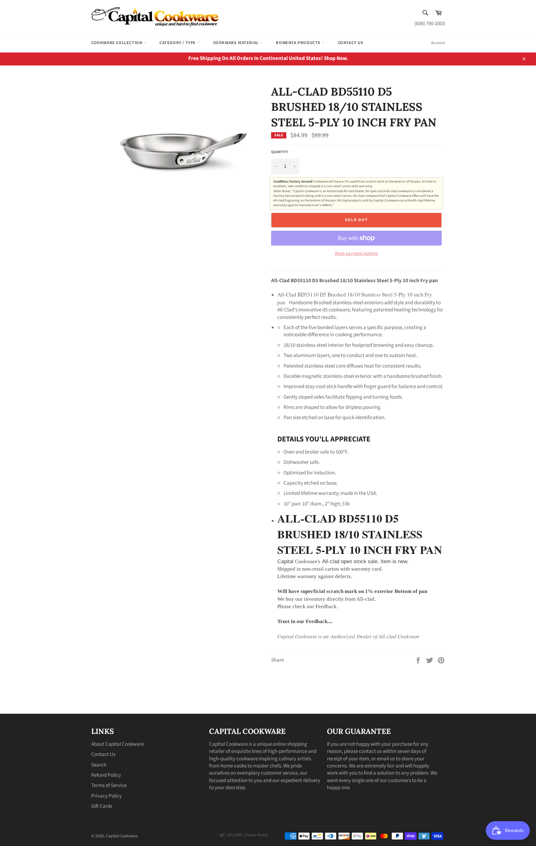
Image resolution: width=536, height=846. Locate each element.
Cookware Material (236, 43)
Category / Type (178, 43)
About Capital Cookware (117, 744)
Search (98, 765)
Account (438, 43)
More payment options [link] (356, 254)
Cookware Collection (117, 43)
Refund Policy (106, 775)
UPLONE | (246, 835)
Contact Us (351, 43)
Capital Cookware (121, 836)
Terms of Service (109, 785)
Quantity (279, 152)
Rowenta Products (298, 43)
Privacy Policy (106, 796)
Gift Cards (101, 806)
